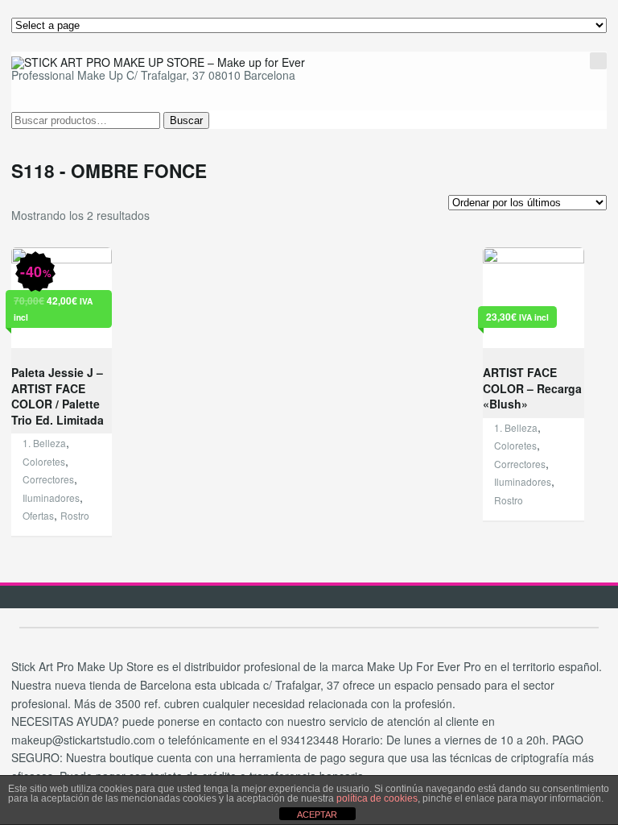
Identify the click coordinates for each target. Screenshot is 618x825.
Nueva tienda (520, 32)
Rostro (74, 515)
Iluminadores (51, 497)
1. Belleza (44, 443)
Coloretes (44, 461)
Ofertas (38, 515)
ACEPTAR (317, 814)
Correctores (48, 479)
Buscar (186, 120)
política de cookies (377, 798)
